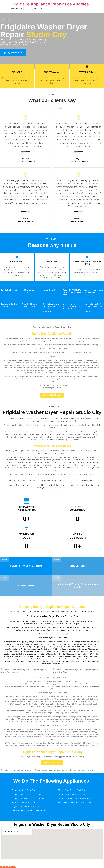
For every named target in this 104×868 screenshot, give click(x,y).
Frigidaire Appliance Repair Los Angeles (50, 4)
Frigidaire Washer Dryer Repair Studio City (52, 412)
